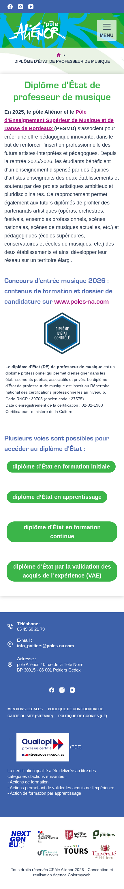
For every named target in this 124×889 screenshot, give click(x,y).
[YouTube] (30, 6)
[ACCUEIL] (59, 55)
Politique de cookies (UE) (82, 716)
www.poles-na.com (81, 301)
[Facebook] (10, 6)
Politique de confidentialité (76, 709)
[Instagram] (20, 6)
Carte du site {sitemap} (30, 716)
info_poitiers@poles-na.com (45, 645)
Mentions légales (25, 709)
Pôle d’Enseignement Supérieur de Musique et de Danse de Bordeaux (59, 120)
